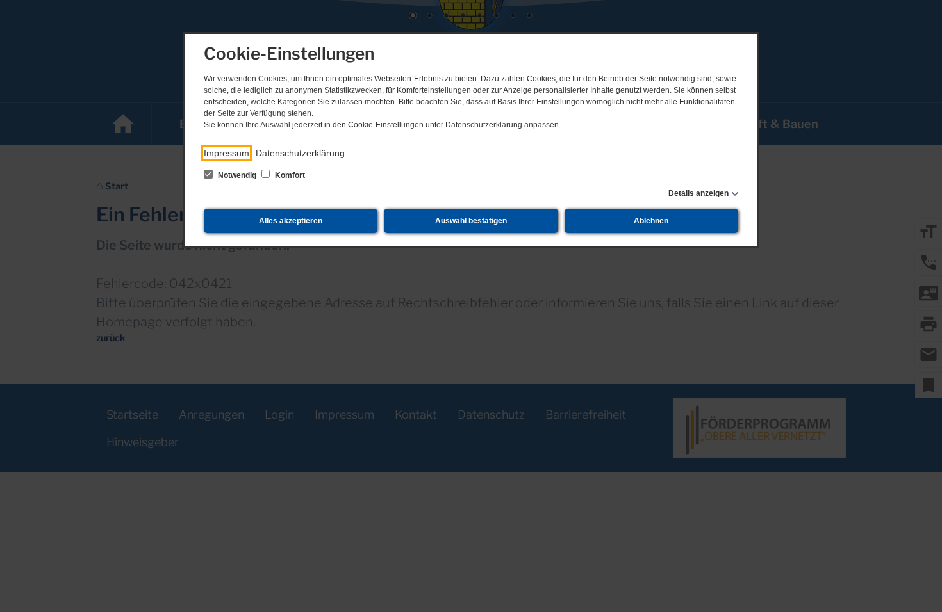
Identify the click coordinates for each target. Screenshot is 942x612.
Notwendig (237, 175)
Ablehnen (651, 220)
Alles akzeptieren (290, 220)
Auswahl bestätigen (471, 220)
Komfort (289, 175)
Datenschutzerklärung (300, 153)
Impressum (226, 153)
